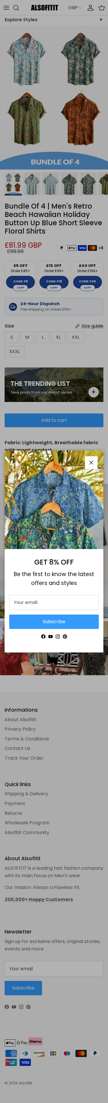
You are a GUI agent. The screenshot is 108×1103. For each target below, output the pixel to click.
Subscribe (54, 621)
